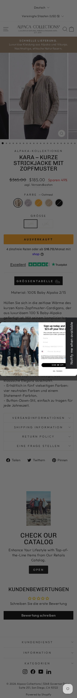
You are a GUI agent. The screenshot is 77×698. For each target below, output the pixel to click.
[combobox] (44, 351)
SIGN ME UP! (58, 365)
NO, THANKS (57, 370)
